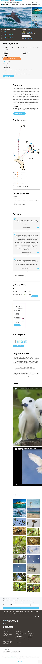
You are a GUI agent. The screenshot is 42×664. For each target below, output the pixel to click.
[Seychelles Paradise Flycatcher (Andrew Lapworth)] (33, 532)
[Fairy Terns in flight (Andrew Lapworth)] (33, 559)
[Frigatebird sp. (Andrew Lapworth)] (19, 568)
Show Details (34, 298)
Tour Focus (21, 4)
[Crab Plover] (33, 503)
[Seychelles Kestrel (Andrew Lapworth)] (33, 523)
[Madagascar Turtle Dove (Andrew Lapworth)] (33, 579)
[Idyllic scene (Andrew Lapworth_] (19, 577)
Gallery (6, 67)
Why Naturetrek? (5, 63)
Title (4, 602)
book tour (12, 58)
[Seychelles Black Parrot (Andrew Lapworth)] (19, 522)
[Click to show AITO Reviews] (5, 623)
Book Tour (34, 296)
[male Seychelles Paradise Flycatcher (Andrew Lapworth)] (19, 586)
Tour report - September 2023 (8, 35)
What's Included (6, 53)
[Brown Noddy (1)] (19, 512)
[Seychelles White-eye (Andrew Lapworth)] (19, 549)
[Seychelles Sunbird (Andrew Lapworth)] (19, 540)
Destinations (15, 4)
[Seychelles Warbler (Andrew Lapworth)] (33, 541)
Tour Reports (5, 59)
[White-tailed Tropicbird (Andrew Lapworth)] (33, 550)
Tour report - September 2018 (8, 38)
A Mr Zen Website (21, 661)
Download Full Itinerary (22, 186)
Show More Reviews (19, 275)
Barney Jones (30, 32)
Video (7, 65)
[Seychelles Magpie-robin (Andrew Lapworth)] (19, 531)
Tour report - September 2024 (8, 34)
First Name (14, 602)
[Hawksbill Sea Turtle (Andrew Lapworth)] (33, 569)
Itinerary (4, 31)
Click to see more (9, 76)
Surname (23, 602)
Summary (6, 47)
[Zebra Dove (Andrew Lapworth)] (19, 559)
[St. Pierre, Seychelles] (19, 503)
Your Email (32, 602)
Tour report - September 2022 (8, 37)
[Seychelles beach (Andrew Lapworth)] (33, 513)
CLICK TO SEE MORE (18, 345)
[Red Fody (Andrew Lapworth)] (33, 588)
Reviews (6, 55)
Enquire (17, 325)
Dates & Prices (5, 57)
